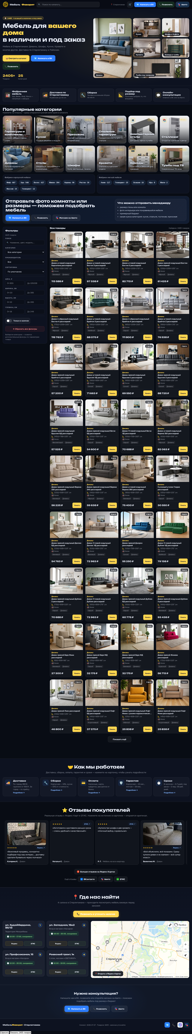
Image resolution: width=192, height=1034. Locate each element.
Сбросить (4, 1032)
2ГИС (121, 879)
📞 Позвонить (165, 4)
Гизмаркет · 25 (121, 183)
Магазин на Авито (68, 218)
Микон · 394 (54, 183)
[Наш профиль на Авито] (186, 1025)
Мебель (22, 4)
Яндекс (14, 944)
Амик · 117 (105, 183)
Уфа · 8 (152, 183)
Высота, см (10, 298)
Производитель (13, 257)
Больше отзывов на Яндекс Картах (96, 871)
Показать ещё (119, 739)
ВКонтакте (88, 879)
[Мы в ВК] (167, 1025)
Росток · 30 (84, 183)
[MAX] (180, 1025)
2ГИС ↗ (87, 824)
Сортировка (11, 267)
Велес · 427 (39, 183)
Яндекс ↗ (41, 848)
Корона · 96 (69, 183)
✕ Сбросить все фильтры (25, 329)
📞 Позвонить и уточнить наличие (96, 914)
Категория (10, 248)
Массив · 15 (12, 189)
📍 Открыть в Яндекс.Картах (108, 974)
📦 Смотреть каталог (16, 58)
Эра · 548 (25, 183)
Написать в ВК (45, 58)
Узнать (77, 281)
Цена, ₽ (8, 279)
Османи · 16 (138, 183)
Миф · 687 (11, 183)
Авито (184, 4)
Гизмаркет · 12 (28, 189)
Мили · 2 (164, 183)
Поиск (8, 238)
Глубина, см (11, 307)
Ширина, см (11, 288)
